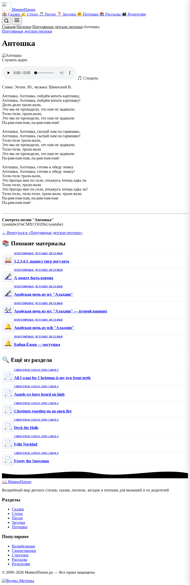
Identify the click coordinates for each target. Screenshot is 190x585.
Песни (17, 518)
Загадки (18, 522)
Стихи (17, 513)
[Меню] (17, 21)
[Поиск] (6, 21)
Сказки (18, 509)
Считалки (20, 555)
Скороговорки (24, 550)
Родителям (21, 564)
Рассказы (19, 559)
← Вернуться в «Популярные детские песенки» (42, 233)
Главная (8, 27)
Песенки (24, 27)
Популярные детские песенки (57, 27)
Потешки (19, 527)
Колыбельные (23, 546)
